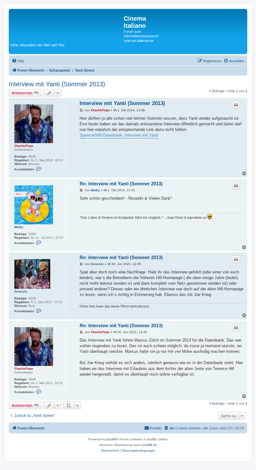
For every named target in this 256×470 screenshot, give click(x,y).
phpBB (111, 439)
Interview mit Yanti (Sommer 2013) (57, 84)
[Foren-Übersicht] (67, 24)
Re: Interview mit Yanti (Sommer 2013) (121, 183)
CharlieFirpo (23, 146)
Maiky (18, 227)
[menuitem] (18, 61)
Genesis (20, 291)
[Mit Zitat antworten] (236, 104)
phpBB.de (149, 445)
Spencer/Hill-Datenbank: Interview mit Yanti (119, 135)
